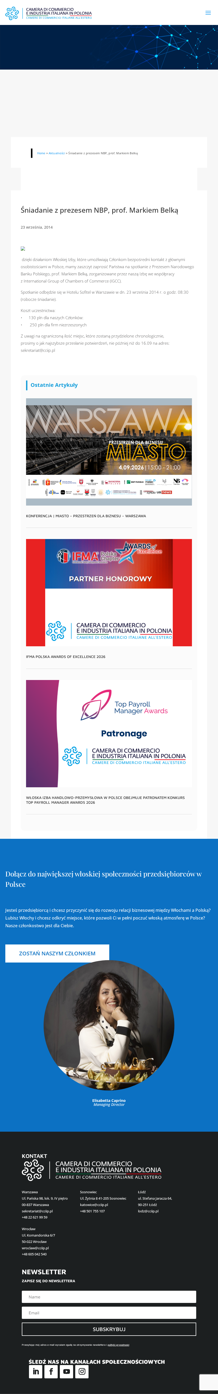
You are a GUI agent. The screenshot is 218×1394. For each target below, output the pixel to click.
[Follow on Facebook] (51, 1371)
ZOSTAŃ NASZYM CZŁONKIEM (57, 953)
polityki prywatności (118, 1344)
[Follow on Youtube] (66, 1371)
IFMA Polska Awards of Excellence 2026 (65, 656)
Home (41, 153)
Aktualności (57, 153)
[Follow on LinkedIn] (35, 1371)
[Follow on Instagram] (82, 1371)
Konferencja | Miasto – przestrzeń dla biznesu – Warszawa (86, 516)
